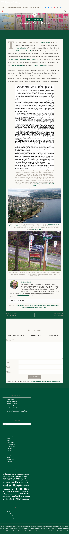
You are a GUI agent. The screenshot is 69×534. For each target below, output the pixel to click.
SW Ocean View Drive (12, 403)
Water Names (12, 446)
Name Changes (14, 485)
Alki (4, 474)
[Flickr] (12, 301)
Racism (8, 457)
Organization (7, 489)
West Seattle (11, 499)
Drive (25, 478)
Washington (39, 308)
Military (8, 438)
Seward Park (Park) (28, 308)
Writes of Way (10, 3)
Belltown (21, 474)
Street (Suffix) (24, 494)
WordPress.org (10, 518)
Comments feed (10, 516)
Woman (26, 499)
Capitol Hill (6, 476)
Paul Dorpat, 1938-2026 (12, 408)
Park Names (12, 444)
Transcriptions (10, 459)
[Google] (16, 301)
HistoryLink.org (35, 184)
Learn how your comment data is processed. (45, 381)
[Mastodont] (18, 301)
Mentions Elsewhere (11, 436)
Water (28, 497)
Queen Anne (19, 492)
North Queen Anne (21, 487)
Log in (8, 511)
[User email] (23, 301)
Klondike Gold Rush (17, 65)
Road (48, 306)
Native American (25, 485)
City (7, 478)
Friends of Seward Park (43, 184)
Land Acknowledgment (14, 7)
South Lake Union (13, 494)
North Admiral (6, 487)
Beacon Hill (15, 474)
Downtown (19, 478)
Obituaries (9, 451)
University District (6, 496)
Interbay (16, 480)
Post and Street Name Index (31, 7)
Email (8, 367)
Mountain (5, 485)
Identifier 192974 (37, 229)
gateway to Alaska (40, 65)
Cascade (12, 476)
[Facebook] (10, 301)
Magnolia (11, 483)
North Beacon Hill (12, 487)
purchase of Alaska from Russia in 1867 (23, 60)
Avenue (8, 474)
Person (39, 306)
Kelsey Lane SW (10, 406)
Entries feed (9, 514)
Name (8, 362)
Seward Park (44, 42)
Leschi (6, 482)
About (3, 7)
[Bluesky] (20, 301)
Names (8, 440)
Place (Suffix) (9, 491)
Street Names (20, 306)
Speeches (10, 461)
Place (44, 306)
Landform (21, 480)
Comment (10, 340)
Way (4, 499)
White (45, 308)
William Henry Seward (23, 51)
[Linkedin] (14, 301)
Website (8, 372)
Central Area (18, 476)
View (12, 496)
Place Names (11, 442)
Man (31, 306)
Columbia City (12, 478)
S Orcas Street (58, 314)
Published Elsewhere (11, 455)
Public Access (10, 453)
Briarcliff (26, 474)
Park (35, 306)
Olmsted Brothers (21, 48)
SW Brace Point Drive (12, 401)
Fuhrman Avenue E (12, 314)
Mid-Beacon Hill (24, 482)
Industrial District (8, 480)
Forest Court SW (10, 399)
